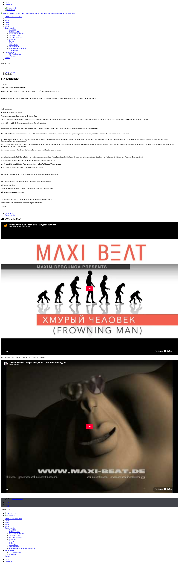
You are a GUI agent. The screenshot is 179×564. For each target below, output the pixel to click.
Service (11, 41)
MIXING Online (14, 32)
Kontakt (7, 58)
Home (7, 20)
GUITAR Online (14, 35)
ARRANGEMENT (15, 37)
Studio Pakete (13, 45)
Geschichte (12, 30)
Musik (7, 26)
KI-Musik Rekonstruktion (13, 17)
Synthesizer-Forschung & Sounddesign (17, 49)
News (7, 22)
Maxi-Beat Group (17, 499)
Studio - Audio (10, 28)
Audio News (9, 213)
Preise (11, 43)
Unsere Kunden (14, 46)
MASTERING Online (16, 33)
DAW (7, 2)
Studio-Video (9, 52)
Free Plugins (9, 4)
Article (7, 24)
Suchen (3, 63)
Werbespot (12, 56)
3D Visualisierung (15, 54)
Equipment (12, 39)
